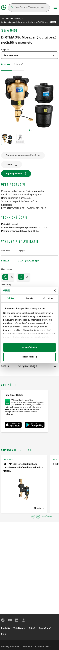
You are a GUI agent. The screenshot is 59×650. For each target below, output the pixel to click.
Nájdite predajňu (14, 173)
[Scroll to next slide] (38, 516)
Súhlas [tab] (10, 298)
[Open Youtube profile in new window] (10, 620)
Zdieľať (9, 164)
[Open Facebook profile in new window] (3, 620)
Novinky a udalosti (10, 646)
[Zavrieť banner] (55, 291)
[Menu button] (55, 8)
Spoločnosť (45, 628)
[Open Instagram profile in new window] (23, 620)
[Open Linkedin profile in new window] (17, 620)
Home (9, 18)
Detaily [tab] (29, 298)
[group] (7, 139)
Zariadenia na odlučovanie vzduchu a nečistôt (22, 22)
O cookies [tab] (48, 298)
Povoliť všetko (29, 347)
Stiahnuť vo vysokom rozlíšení (21, 155)
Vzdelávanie (19, 628)
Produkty (17, 18)
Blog (3, 634)
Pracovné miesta (43, 646)
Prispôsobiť (28, 356)
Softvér (32, 628)
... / (46, 22)
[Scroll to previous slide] (33, 516)
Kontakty (27, 646)
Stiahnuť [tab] (18, 64)
